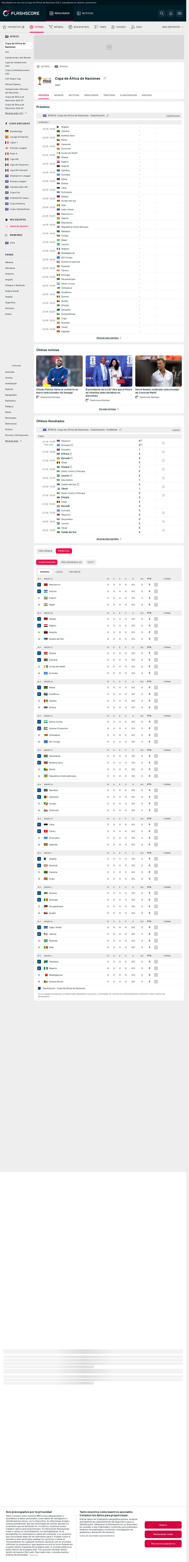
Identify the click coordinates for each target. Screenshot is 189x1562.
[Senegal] (46, 900)
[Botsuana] (46, 838)
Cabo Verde (55, 927)
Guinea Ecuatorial (58, 728)
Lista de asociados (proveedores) (97, 1535)
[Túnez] (46, 831)
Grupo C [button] (48, 647)
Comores (54, 810)
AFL (7, 52)
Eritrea (52, 707)
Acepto (163, 1525)
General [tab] (45, 572)
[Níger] (46, 604)
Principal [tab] (64, 551)
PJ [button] (108, 579)
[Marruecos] (46, 584)
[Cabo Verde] (46, 927)
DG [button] (141, 579)
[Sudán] (46, 913)
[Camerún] (46, 797)
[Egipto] (46, 625)
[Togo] (46, 879)
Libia (51, 824)
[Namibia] (46, 790)
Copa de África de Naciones (15, 45)
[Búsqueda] (162, 13)
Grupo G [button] (48, 784)
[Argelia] (46, 859)
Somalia (53, 673)
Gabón (52, 597)
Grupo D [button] (48, 681)
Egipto (52, 625)
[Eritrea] (46, 707)
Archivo (147, 95)
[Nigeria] (46, 968)
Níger (52, 604)
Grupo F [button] (48, 750)
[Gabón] (46, 598)
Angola (53, 632)
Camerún (54, 796)
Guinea (52, 700)
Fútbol (45, 66)
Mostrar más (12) (14, 113)
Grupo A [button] (48, 579)
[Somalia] (46, 673)
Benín (52, 769)
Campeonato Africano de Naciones (16, 91)
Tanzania (53, 961)
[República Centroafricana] (46, 776)
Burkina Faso (56, 762)
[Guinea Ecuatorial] (46, 728)
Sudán (52, 913)
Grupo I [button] (48, 853)
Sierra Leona (55, 721)
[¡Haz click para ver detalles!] (109, 129)
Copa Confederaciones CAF (17, 72)
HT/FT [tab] (90, 562)
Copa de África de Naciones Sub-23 (14, 98)
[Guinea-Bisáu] (46, 981)
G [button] (114, 579)
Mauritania (54, 756)
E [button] (119, 579)
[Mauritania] (46, 756)
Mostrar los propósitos (163, 1543)
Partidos (109, 95)
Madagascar (56, 974)
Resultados (91, 95)
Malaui (52, 618)
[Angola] (46, 632)
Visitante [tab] (74, 572)
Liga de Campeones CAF (16, 64)
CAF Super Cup (13, 78)
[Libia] (46, 824)
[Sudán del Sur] (46, 639)
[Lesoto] (46, 591)
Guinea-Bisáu (56, 981)
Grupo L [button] (48, 956)
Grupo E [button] (48, 716)
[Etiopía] (46, 893)
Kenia (52, 687)
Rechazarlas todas (163, 1534)
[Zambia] (46, 872)
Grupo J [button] (48, 887)
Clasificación (128, 95)
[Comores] (46, 810)
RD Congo (54, 741)
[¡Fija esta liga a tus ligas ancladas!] (105, 78)
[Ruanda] (46, 941)
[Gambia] (46, 660)
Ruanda (53, 940)
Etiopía (53, 893)
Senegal (53, 899)
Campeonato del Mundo (18, 57)
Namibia (53, 790)
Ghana (52, 653)
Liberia (52, 934)
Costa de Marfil (57, 666)
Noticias (74, 95)
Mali (51, 947)
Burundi (53, 865)
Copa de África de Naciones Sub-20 (14, 106)
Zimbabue (54, 735)
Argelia (52, 858)
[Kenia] (46, 687)
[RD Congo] (46, 742)
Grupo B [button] (48, 613)
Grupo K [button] (48, 921)
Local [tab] (59, 572)
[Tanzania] (46, 961)
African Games (13, 84)
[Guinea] (46, 701)
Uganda (53, 844)
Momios (58, 95)
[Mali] (46, 947)
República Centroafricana (62, 776)
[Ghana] (46, 653)
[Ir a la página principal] (23, 13)
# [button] (38, 579)
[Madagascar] (46, 975)
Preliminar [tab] (45, 551)
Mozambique (56, 906)
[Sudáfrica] (46, 694)
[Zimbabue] (46, 735)
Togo (52, 878)
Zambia (53, 872)
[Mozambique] (46, 906)
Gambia (53, 659)
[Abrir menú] (179, 13)
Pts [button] (149, 579)
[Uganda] (46, 844)
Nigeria (53, 968)
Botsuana (54, 837)
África (63, 66)
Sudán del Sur (56, 638)
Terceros (33, 1554)
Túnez (52, 831)
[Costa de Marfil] (46, 666)
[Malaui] (46, 619)
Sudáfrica (54, 694)
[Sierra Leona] (46, 722)
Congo (52, 803)
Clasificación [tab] (46, 562)
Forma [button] (167, 579)
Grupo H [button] (48, 818)
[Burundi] (46, 865)
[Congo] (46, 803)
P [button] (125, 579)
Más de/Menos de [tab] (71, 562)
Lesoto (53, 591)
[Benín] (46, 769)
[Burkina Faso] (46, 763)
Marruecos (55, 584)
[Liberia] (46, 934)
